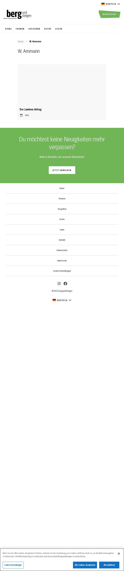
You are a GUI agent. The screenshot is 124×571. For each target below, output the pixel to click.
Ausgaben (62, 208)
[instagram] (58, 283)
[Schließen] (118, 553)
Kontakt (62, 239)
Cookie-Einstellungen (62, 270)
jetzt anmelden (62, 170)
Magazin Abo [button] (109, 14)
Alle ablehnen (109, 564)
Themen (62, 198)
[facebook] (65, 283)
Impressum (62, 260)
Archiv (62, 219)
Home (21, 41)
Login (62, 229)
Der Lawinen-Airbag (30, 109)
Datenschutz (62, 250)
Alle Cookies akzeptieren (85, 564)
